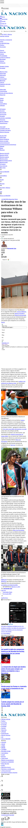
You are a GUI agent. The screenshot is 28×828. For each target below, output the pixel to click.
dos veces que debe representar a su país (15, 429)
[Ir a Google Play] (5, 795)
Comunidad (3, 79)
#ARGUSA (4, 579)
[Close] (2, 708)
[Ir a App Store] (5, 799)
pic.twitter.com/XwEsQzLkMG (9, 585)
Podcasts (2, 120)
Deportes (11, 199)
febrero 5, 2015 (15, 587)
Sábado (2, 146)
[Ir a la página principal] (14, 14)
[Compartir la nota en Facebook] (2, 257)
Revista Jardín (4, 162)
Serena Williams (21, 311)
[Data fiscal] (2, 825)
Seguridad (3, 73)
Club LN (4, 23)
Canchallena (3, 104)
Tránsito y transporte (6, 40)
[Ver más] (2, 596)
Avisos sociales (4, 141)
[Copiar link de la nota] (2, 255)
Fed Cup (13, 445)
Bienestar (2, 80)
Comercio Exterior (5, 57)
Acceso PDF (3, 136)
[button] (14, 112)
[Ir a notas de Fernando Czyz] (14, 244)
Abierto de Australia (20, 315)
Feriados (2, 116)
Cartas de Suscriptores (6, 93)
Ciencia (2, 82)
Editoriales (3, 89)
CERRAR (2, 1)
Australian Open (7, 592)
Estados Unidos (4, 66)
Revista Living (4, 159)
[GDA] (5, 820)
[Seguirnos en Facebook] (2, 776)
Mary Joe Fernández (18, 530)
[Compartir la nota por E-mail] (6, 257)
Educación (3, 75)
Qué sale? (2, 127)
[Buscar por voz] (25, 31)
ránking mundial (19, 313)
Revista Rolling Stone (6, 160)
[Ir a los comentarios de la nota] (4, 250)
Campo (2, 54)
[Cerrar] (25, 28)
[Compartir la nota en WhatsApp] (4, 253)
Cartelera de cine (5, 128)
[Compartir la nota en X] (4, 257)
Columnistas (3, 91)
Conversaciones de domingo (8, 144)
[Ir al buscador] (2, 10)
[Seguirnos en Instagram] (2, 786)
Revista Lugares (4, 157)
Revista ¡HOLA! (4, 155)
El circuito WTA (7, 594)
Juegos (23, 420)
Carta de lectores (5, 143)
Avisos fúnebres (4, 139)
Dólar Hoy (3, 52)
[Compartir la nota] (2, 253)
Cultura (2, 77)
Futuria (2, 50)
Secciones (4, 19)
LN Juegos (3, 109)
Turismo (2, 111)
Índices (2, 61)
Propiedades (3, 56)
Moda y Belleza (4, 121)
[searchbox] (13, 31)
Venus (3, 322)
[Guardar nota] (2, 250)
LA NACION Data (4, 43)
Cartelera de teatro (5, 130)
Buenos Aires (3, 72)
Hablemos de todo (5, 84)
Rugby (2, 100)
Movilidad (3, 59)
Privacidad (11, 815)
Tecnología (3, 112)
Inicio (3, 17)
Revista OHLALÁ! (4, 153)
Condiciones (4, 815)
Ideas (1, 148)
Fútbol (2, 98)
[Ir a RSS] (2, 790)
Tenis (1, 102)
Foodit (3, 21)
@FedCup (3, 581)
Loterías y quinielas (5, 118)
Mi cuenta (4, 26)
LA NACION (4, 199)
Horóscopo (3, 114)
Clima (1, 41)
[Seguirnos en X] (2, 781)
